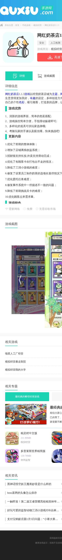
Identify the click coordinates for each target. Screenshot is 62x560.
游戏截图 (49, 75)
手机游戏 (26, 25)
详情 (22, 75)
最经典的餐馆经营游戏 (27, 396)
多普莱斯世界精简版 (33, 451)
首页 (17, 25)
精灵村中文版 (29, 433)
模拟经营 (37, 25)
